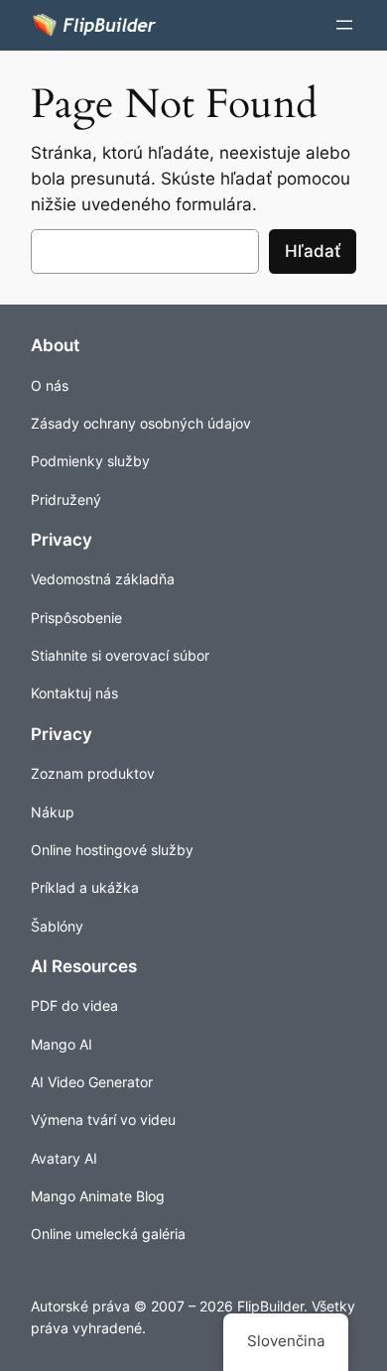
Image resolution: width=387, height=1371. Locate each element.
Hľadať (312, 251)
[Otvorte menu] (344, 25)
